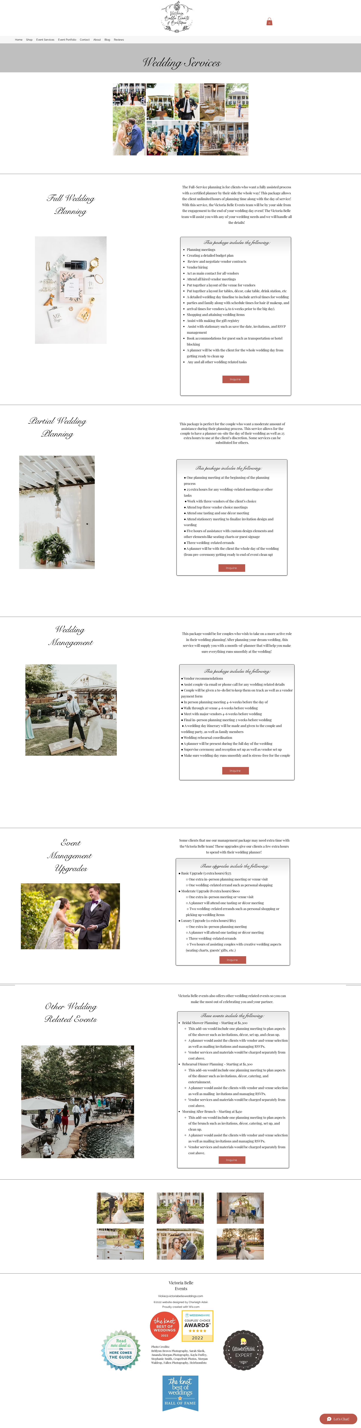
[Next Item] (242, 119)
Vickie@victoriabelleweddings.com (180, 1296)
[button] (269, 21)
